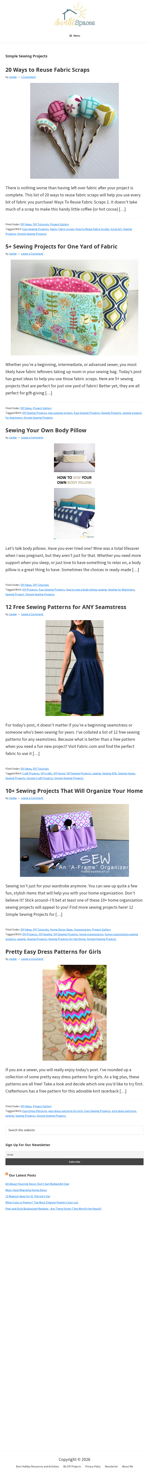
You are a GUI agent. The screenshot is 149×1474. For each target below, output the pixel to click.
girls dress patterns (124, 1111)
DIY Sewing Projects (34, 413)
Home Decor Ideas (61, 929)
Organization (82, 929)
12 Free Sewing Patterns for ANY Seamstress (65, 607)
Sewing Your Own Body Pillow (45, 430)
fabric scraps (66, 229)
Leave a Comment (32, 253)
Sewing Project (14, 594)
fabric (53, 229)
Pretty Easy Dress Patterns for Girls (53, 951)
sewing (102, 589)
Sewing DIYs (109, 773)
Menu (76, 35)
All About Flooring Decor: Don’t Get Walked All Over (37, 1184)
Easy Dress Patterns (34, 1111)
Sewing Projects (111, 413)
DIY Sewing (45, 934)
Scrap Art (116, 229)
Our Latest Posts (22, 1175)
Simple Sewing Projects (32, 234)
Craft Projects (30, 773)
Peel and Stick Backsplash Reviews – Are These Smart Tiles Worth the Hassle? (53, 1208)
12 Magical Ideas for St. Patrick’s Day (27, 1196)
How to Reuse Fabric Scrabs (92, 229)
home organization (91, 934)
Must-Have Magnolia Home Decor (26, 1190)
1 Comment (28, 77)
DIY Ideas (26, 224)
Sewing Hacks (126, 773)
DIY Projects (29, 589)
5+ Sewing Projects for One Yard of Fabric (61, 246)
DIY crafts (46, 773)
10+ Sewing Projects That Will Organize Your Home (74, 790)
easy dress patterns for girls (65, 1111)
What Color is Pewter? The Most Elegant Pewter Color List (41, 1202)
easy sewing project (60, 413)
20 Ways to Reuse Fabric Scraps (47, 69)
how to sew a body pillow (81, 589)
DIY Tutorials (41, 224)
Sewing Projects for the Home (67, 939)
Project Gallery (59, 224)
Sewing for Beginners (121, 589)
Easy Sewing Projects (35, 229)
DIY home (59, 773)
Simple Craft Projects (40, 778)
